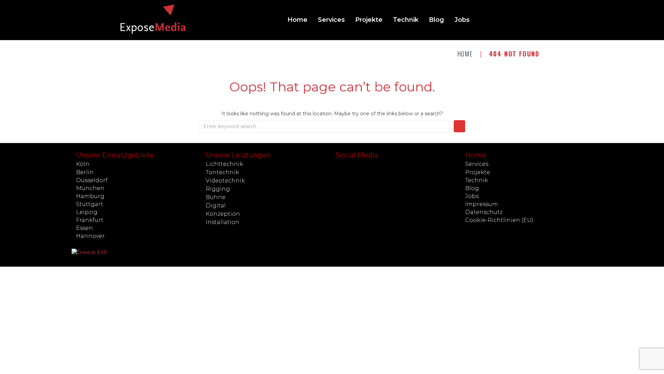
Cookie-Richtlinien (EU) (499, 220)
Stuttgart (89, 204)
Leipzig (87, 212)
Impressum (481, 204)
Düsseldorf (92, 180)
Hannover (90, 236)
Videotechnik (225, 180)
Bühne (215, 197)
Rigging (218, 189)
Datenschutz (483, 212)
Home (465, 53)
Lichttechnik (224, 164)
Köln (83, 164)
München (90, 188)
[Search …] (537, 20)
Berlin (85, 172)
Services (476, 164)
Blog (472, 188)
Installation (222, 222)
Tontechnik (222, 172)
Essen (84, 228)
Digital (216, 205)
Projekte (477, 172)
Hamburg (90, 196)
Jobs (472, 196)
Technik (476, 180)
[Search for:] (324, 126)
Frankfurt (89, 220)
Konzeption (223, 214)
